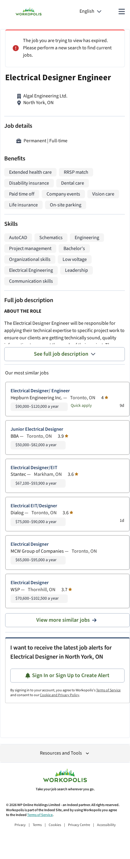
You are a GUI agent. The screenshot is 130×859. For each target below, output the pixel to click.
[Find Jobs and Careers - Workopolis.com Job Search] (28, 11)
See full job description (61, 354)
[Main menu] (121, 11)
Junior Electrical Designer (37, 429)
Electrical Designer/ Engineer (40, 391)
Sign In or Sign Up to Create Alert (70, 675)
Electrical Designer (30, 544)
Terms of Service (108, 690)
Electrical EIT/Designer (34, 506)
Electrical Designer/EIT (34, 468)
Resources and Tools (61, 753)
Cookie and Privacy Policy (59, 695)
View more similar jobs (63, 620)
